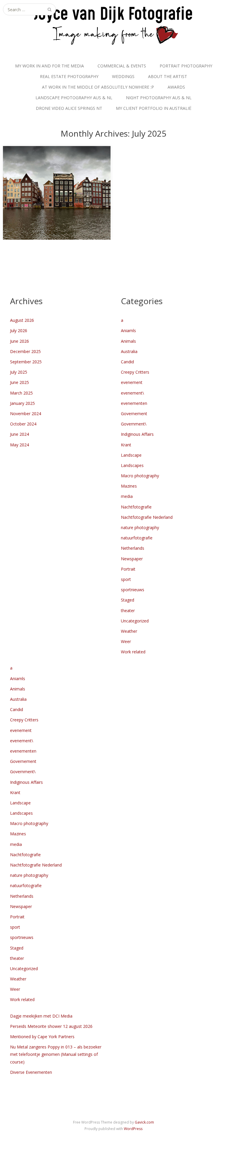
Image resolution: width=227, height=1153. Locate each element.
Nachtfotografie (136, 507)
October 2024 (23, 424)
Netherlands (132, 548)
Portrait (128, 569)
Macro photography (140, 475)
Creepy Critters (135, 372)
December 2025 (25, 351)
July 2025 (18, 372)
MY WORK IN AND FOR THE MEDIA (49, 66)
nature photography (140, 527)
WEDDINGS (123, 76)
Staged (127, 600)
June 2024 (19, 434)
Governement (134, 413)
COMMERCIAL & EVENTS (122, 66)
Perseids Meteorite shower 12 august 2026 (51, 1026)
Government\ (133, 424)
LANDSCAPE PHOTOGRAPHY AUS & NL (73, 97)
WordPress (133, 1128)
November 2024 (25, 413)
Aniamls (128, 330)
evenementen (134, 403)
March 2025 (21, 393)
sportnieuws (132, 589)
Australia (129, 351)
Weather (129, 631)
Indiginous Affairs (137, 434)
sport (126, 579)
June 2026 (19, 341)
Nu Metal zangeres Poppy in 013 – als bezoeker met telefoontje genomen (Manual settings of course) (55, 1054)
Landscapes (132, 465)
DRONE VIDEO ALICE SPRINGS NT (69, 108)
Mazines (129, 486)
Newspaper (132, 558)
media (127, 496)
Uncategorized (135, 621)
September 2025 (26, 362)
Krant (126, 445)
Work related (133, 652)
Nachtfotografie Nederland (147, 517)
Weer (126, 641)
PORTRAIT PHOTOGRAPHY (186, 66)
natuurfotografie (137, 538)
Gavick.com (144, 1122)
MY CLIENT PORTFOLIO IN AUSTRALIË (154, 108)
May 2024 (19, 445)
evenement (131, 382)
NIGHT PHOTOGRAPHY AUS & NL (159, 97)
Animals (128, 341)
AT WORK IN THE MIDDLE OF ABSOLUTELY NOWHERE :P (98, 87)
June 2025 (19, 382)
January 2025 (22, 403)
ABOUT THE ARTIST (167, 76)
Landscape (131, 455)
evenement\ (132, 393)
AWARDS (176, 87)
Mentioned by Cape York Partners (42, 1036)
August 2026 (22, 320)
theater (128, 610)
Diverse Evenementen (31, 1072)
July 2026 (18, 330)
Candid (127, 362)
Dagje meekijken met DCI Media (41, 1016)
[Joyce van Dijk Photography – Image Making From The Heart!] (113, 24)
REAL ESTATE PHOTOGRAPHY (69, 76)
